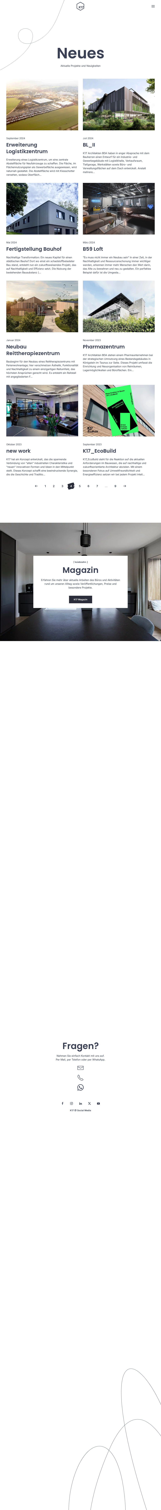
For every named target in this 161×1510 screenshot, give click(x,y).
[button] (153, 6)
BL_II (89, 144)
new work (18, 450)
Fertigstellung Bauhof (33, 248)
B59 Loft (93, 248)
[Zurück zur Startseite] (80, 6)
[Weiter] (125, 486)
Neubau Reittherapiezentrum (33, 350)
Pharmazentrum (104, 346)
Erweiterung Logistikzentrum (27, 148)
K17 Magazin (80, 599)
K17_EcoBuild (99, 450)
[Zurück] (36, 486)
